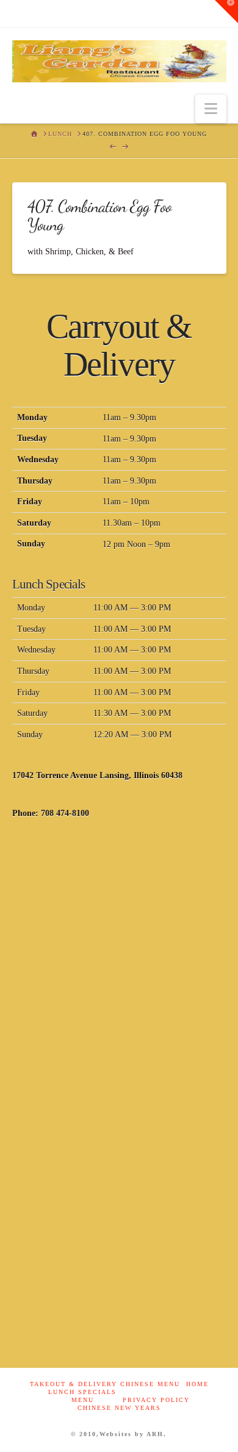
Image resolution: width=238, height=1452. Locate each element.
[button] (210, 109)
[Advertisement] (119, 963)
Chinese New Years (119, 1407)
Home (197, 1384)
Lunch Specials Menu (82, 1396)
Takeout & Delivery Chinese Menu (105, 1384)
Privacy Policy (156, 1400)
